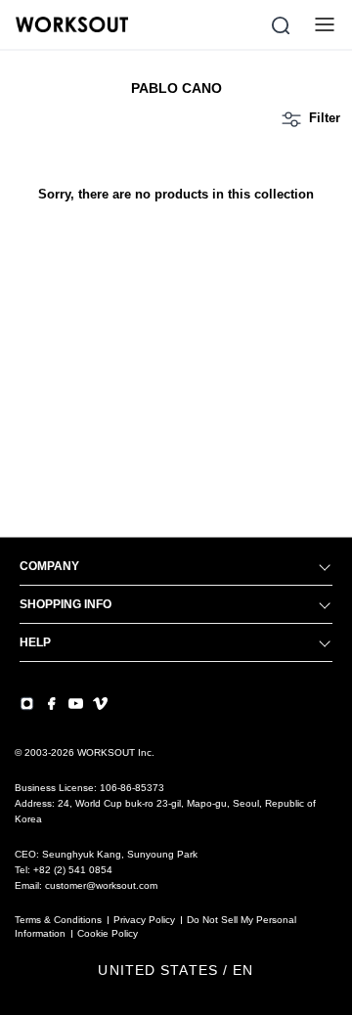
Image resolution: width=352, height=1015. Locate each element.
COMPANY (49, 566)
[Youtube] (75, 703)
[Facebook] (51, 703)
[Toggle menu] (324, 24)
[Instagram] (27, 703)
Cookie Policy (107, 933)
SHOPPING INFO (65, 604)
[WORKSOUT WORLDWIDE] (72, 24)
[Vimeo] (100, 703)
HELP (35, 642)
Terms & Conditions (58, 919)
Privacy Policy (144, 919)
